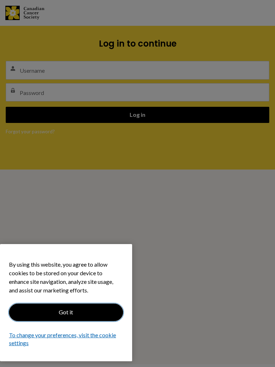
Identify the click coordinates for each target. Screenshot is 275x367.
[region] (66, 302)
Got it (66, 312)
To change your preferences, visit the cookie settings (62, 339)
